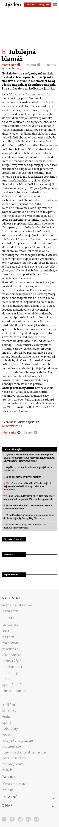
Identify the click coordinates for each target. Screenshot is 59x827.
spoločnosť (11, 684)
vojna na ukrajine (17, 605)
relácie (8, 678)
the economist (14, 690)
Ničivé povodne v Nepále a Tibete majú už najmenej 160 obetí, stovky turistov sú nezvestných (27, 486)
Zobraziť (18, 539)
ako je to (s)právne (17, 740)
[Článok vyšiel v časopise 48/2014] (5, 51)
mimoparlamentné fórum (24, 752)
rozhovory (10, 643)
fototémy (10, 728)
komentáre (11, 746)
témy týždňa (13, 660)
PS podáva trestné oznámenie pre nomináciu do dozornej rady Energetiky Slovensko (28, 516)
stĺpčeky (9, 710)
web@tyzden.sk (12, 426)
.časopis (31, 65)
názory (8, 637)
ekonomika (11, 654)
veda (6, 716)
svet (5, 631)
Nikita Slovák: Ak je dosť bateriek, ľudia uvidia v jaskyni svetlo (25, 526)
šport (6, 722)
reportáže (10, 648)
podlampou (12, 666)
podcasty (10, 672)
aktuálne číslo (14, 784)
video (6, 734)
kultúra (8, 704)
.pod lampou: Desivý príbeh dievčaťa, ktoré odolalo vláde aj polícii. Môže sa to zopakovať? (29, 497)
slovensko (10, 625)
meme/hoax (12, 764)
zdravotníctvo (14, 758)
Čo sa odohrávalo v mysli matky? (22, 476)
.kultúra (51, 65)
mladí (7, 770)
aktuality (10, 611)
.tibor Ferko (9, 65)
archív (7, 790)
